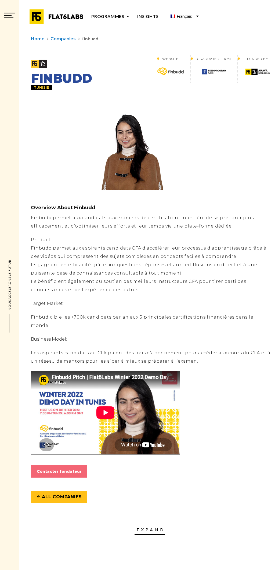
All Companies (59, 496)
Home (38, 38)
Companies (63, 38)
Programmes (111, 16)
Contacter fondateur (59, 471)
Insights (147, 16)
